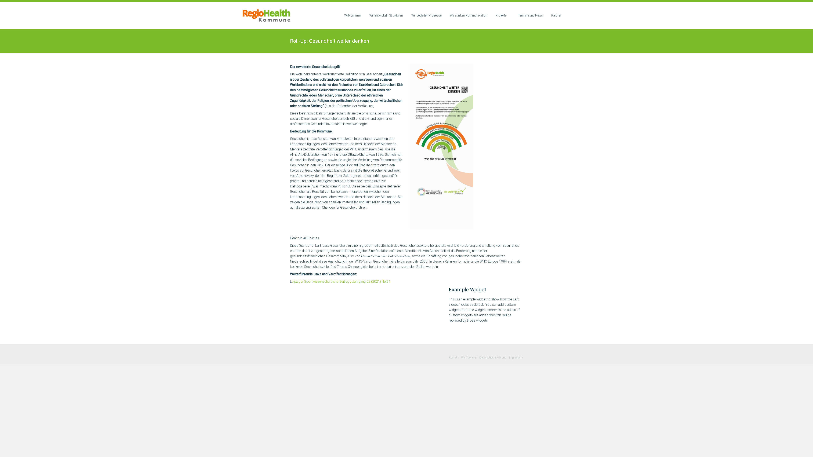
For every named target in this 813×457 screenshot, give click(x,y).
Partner (556, 15)
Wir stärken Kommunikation (468, 15)
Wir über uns (469, 357)
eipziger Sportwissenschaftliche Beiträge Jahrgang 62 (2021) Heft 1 (341, 281)
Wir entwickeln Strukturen (386, 15)
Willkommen (352, 15)
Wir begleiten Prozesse (426, 15)
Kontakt (453, 357)
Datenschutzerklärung (492, 357)
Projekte (501, 15)
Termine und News (530, 15)
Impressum (516, 357)
